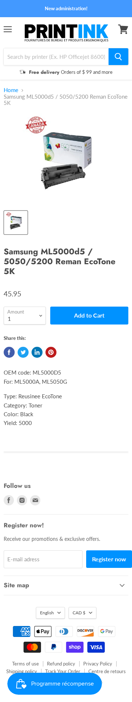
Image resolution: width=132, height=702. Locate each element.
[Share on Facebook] (9, 352)
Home (11, 90)
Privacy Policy (97, 664)
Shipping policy (21, 671)
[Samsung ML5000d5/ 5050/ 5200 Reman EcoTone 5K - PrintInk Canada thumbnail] (15, 222)
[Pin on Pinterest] (50, 352)
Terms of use (25, 664)
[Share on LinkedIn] (37, 352)
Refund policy (61, 664)
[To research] (118, 56)
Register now (109, 558)
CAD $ (79, 612)
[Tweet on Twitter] (23, 352)
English (47, 612)
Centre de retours (107, 671)
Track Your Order (62, 671)
